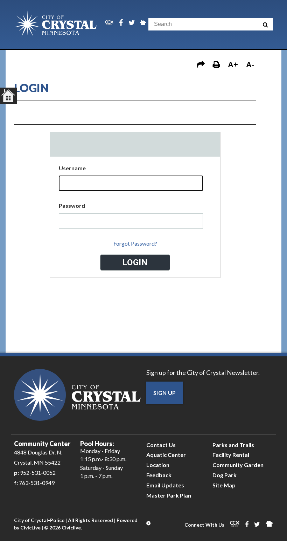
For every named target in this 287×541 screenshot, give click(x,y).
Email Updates (165, 485)
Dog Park (224, 475)
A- (250, 64)
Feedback (159, 475)
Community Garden (238, 464)
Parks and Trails (233, 444)
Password (72, 205)
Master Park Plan (168, 495)
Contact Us (161, 444)
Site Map (224, 485)
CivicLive (30, 527)
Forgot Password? (135, 243)
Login (149, 523)
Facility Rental (230, 454)
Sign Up (164, 392)
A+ (233, 64)
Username (72, 168)
